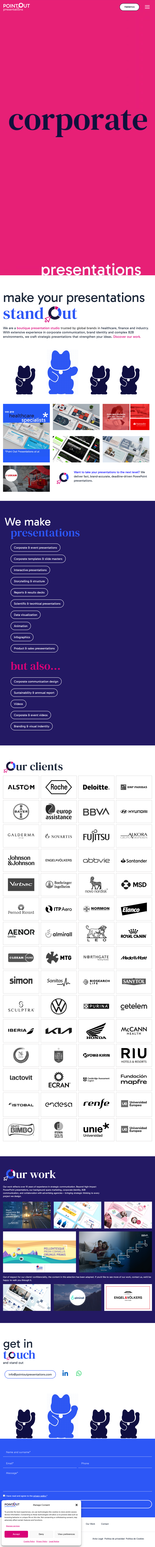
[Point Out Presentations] (16, 6)
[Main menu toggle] (147, 7)
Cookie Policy (29, 1541)
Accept (16, 1534)
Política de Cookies (135, 1538)
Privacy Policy (41, 1541)
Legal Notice (54, 1541)
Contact (105, 1523)
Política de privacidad (114, 1538)
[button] (76, 1504)
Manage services (13, 1526)
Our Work (90, 1523)
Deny (41, 1534)
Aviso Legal (97, 1538)
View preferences (66, 1534)
